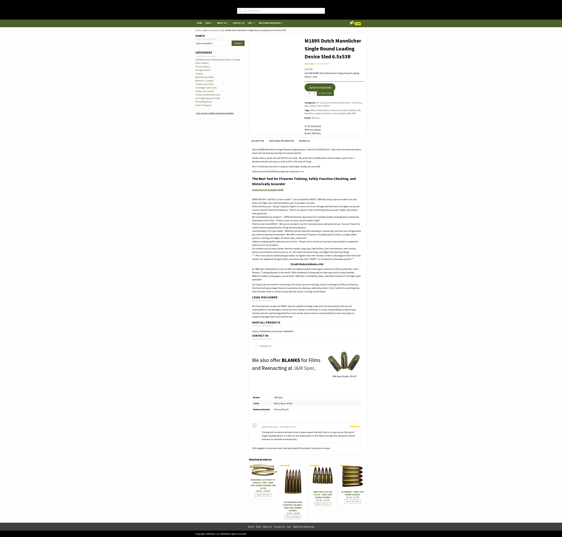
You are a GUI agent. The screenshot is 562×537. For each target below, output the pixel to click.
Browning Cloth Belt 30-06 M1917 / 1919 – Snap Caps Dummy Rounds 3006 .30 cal (263, 484)
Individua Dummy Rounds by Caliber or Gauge (217, 59)
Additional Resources (270, 23)
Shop (208, 23)
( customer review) (322, 64)
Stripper (342, 113)
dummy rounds (329, 110)
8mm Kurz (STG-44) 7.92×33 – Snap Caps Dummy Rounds (322, 494)
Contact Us (238, 23)
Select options (263, 495)
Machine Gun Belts (204, 77)
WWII (354, 113)
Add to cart (326, 93)
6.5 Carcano (321, 102)
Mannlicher (309, 113)
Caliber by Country (210, 30)
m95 (358, 110)
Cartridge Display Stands (207, 98)
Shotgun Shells (203, 70)
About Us (221, 23)
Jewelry (199, 73)
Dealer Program (203, 105)
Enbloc (346, 110)
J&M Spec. (316, 118)
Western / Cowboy (204, 80)
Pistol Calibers (202, 66)
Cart (250, 23)
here (302, 171)
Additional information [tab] (281, 141)
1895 (312, 110)
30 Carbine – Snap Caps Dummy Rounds (352, 493)
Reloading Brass (203, 101)
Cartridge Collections (206, 87)
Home (199, 23)
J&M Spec (304, 368)
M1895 (352, 110)
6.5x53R (318, 110)
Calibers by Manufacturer (207, 94)
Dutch (339, 110)
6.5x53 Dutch (344, 102)
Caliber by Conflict (204, 84)
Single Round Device (324, 113)
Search (200, 35)
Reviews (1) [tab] (304, 141)
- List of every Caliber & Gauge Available (214, 113)
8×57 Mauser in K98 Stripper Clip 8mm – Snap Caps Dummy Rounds (293, 506)
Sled (336, 113)
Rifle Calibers (202, 63)
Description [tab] (257, 141)
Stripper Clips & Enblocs (319, 105)
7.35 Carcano (356, 102)
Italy (222, 30)
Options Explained (320, 87)
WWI (349, 113)
